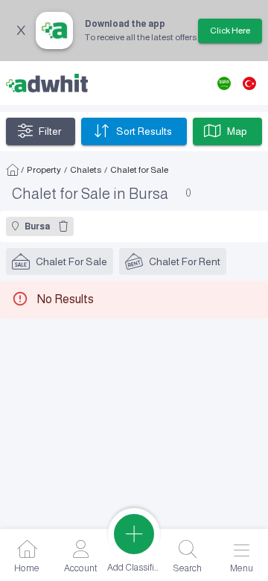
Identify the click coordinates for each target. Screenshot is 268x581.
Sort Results (144, 131)
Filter (50, 131)
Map (237, 131)
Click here (230, 30)
